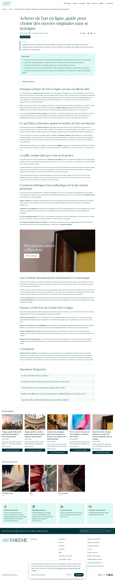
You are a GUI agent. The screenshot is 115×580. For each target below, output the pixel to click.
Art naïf (89, 549)
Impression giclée (92, 546)
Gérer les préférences (38, 575)
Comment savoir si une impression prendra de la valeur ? (43, 388)
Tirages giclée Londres (94, 559)
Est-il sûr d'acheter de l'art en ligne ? (35, 375)
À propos (82, 3)
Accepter (79, 575)
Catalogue (67, 3)
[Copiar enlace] (94, 33)
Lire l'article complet (12, 450)
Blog (88, 3)
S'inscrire (108, 531)
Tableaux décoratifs (93, 539)
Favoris (75, 3)
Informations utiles (65, 559)
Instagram (33, 539)
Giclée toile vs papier (94, 556)
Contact (94, 3)
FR (102, 3)
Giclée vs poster (92, 552)
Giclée (60, 145)
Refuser (69, 575)
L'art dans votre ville (65, 556)
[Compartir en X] (88, 33)
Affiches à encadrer (93, 542)
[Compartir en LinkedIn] (91, 33)
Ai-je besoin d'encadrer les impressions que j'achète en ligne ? (45, 400)
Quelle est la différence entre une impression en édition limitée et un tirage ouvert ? (54, 394)
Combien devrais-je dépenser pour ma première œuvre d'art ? (45, 382)
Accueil (4, 9)
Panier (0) (109, 3)
